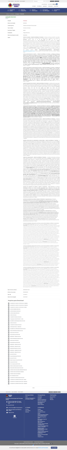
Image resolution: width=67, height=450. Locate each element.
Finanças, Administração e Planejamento (43, 424)
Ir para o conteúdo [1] (11, 1)
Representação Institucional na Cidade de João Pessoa (42, 429)
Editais (51, 398)
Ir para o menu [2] (17, 1)
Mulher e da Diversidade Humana (43, 435)
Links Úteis (56, 6)
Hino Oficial (27, 410)
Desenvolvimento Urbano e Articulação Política (43, 415)
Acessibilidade (44, 4)
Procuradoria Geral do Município (42, 420)
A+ (53, 4)
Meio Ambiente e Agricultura (41, 422)
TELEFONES (52, 1)
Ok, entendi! (54, 447)
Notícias (27, 411)
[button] (44, 1)
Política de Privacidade (43, 447)
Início (7, 13)
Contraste (50, 4)
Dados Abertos (41, 404)
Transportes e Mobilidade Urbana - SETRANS (43, 426)
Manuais (51, 399)
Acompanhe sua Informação (41, 403)
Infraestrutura (40, 436)
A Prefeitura (39, 6)
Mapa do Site (11, 412)
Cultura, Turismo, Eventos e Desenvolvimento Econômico (43, 432)
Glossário (40, 398)
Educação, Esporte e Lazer (42, 417)
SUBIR (51, 443)
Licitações (12, 13)
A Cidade (34, 6)
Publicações (50, 6)
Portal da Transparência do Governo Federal (30, 399)
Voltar (33, 387)
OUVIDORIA (57, 1)
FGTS (26, 396)
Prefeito (39, 409)
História (27, 409)
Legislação (45, 6)
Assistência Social (41, 411)
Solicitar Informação (42, 400)
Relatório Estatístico (42, 399)
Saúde (39, 413)
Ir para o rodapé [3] (22, 1)
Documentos (52, 396)
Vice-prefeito (40, 410)
